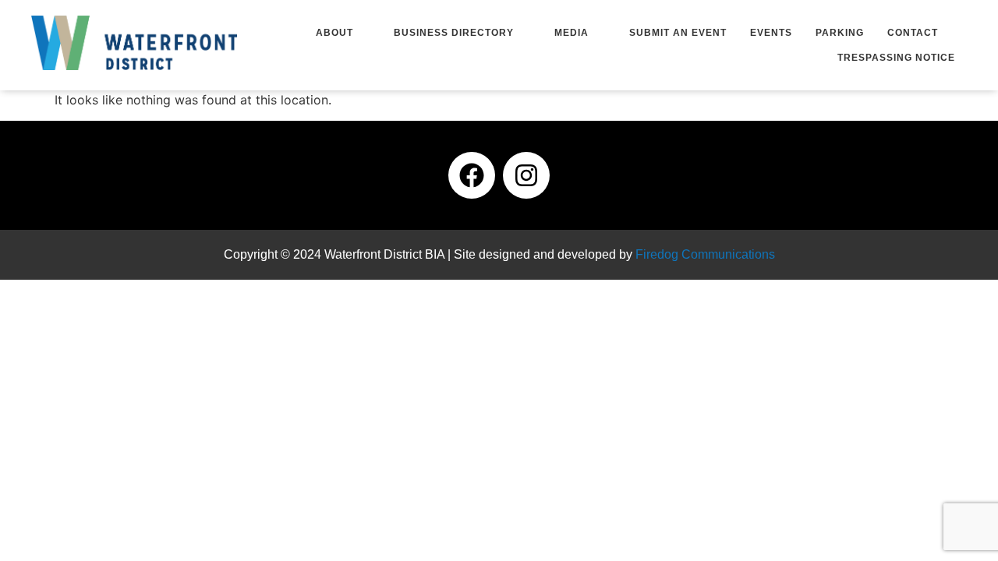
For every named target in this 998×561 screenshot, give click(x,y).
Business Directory (454, 32)
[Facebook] (471, 175)
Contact (912, 32)
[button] (343, 32)
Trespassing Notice (896, 57)
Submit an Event (678, 32)
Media (571, 32)
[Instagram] (526, 175)
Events (771, 32)
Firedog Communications (705, 254)
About (334, 32)
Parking (840, 32)
